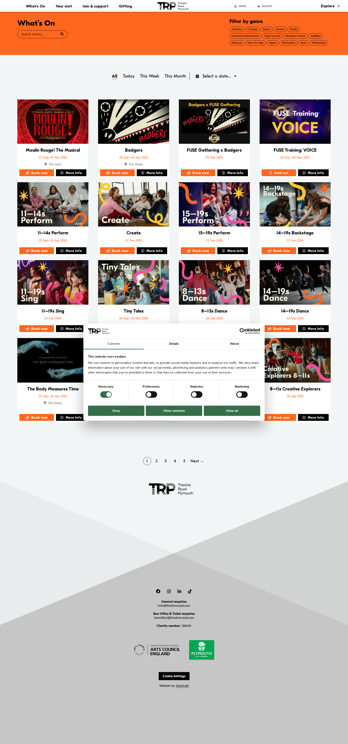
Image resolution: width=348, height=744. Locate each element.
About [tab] (234, 344)
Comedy (252, 29)
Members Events (295, 36)
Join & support (95, 6)
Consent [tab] (114, 344)
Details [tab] (174, 344)
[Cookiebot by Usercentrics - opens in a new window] (242, 331)
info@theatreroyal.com (174, 605)
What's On (35, 6)
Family (293, 29)
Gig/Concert (272, 36)
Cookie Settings (174, 676)
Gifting (125, 6)
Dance (267, 29)
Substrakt (182, 686)
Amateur (237, 29)
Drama (280, 29)
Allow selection (174, 410)
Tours (303, 42)
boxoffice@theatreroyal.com (174, 618)
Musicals (237, 42)
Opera (273, 42)
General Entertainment (245, 36)
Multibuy (316, 36)
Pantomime (288, 42)
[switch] (151, 394)
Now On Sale (255, 42)
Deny (116, 410)
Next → (197, 461)
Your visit (64, 6)
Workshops (319, 42)
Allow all (232, 410)
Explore (328, 6)
